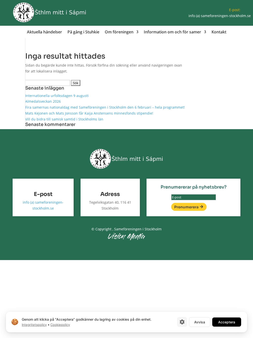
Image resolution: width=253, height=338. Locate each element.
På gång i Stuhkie (83, 32)
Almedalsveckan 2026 (43, 101)
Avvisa (199, 322)
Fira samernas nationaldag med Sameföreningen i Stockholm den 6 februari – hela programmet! (105, 107)
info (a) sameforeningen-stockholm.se (220, 15)
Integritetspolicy (34, 325)
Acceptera (226, 322)
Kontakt (218, 32)
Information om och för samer (172, 32)
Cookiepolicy (60, 325)
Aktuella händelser (44, 32)
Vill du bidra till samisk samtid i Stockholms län (64, 119)
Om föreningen (119, 32)
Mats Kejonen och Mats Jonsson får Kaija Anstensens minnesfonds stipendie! (89, 113)
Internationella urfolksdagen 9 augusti (57, 95)
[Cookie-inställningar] (182, 322)
